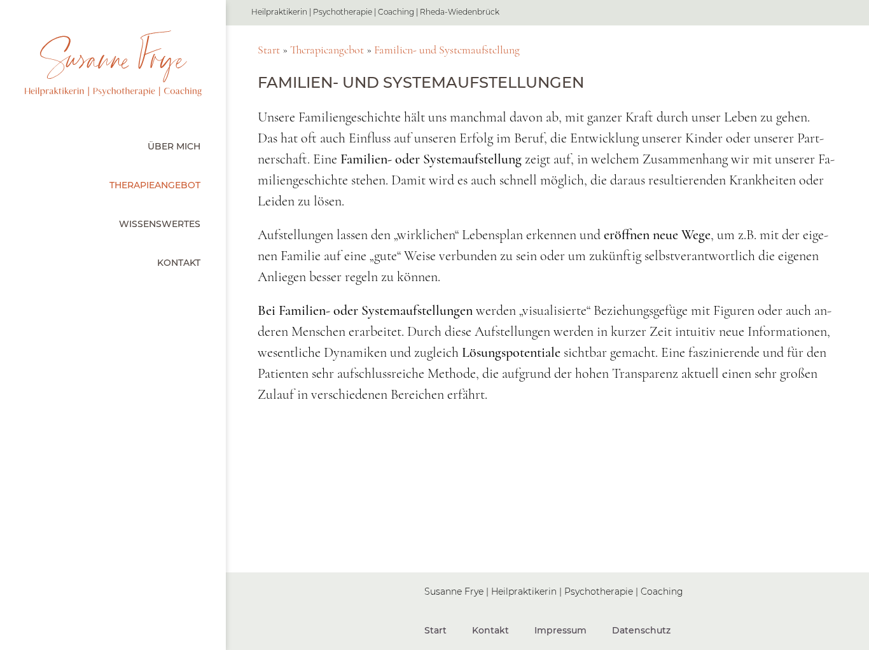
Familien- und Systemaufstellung (447, 50)
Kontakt (178, 262)
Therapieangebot (154, 185)
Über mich (174, 146)
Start (269, 50)
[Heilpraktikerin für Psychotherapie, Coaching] (113, 63)
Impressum (560, 630)
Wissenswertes (159, 224)
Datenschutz (641, 630)
